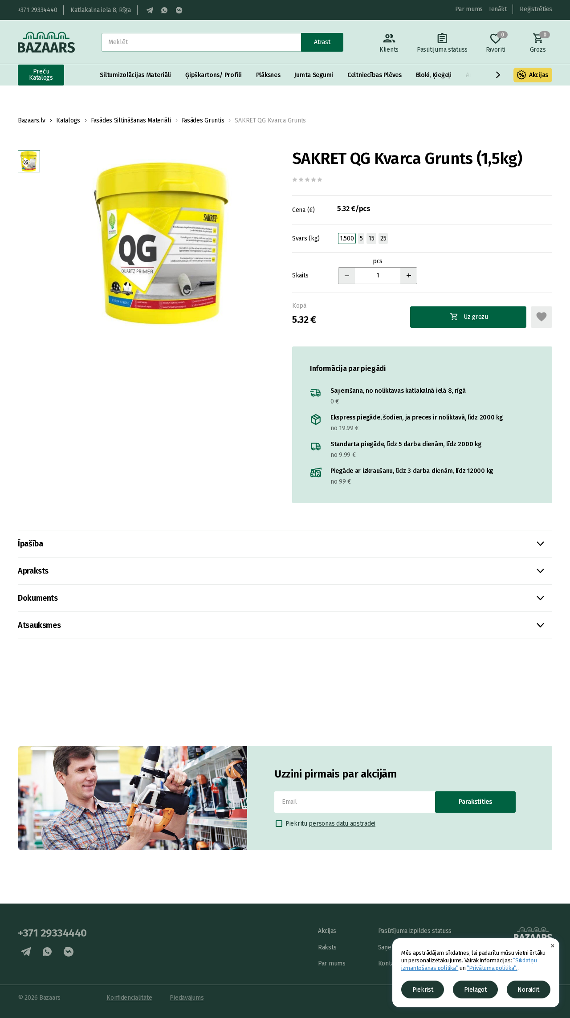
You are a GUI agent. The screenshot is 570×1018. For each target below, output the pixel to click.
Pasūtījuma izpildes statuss (415, 931)
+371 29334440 (37, 10)
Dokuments (38, 598)
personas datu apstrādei (342, 823)
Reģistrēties (536, 9)
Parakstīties (475, 802)
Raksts (327, 947)
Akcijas (538, 75)
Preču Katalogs (41, 74)
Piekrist (422, 990)
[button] (498, 75)
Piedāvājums (187, 998)
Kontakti (389, 963)
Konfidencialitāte (129, 998)
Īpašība (30, 544)
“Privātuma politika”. (492, 968)
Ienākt (497, 9)
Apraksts (33, 571)
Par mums (469, 9)
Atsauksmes (39, 625)
